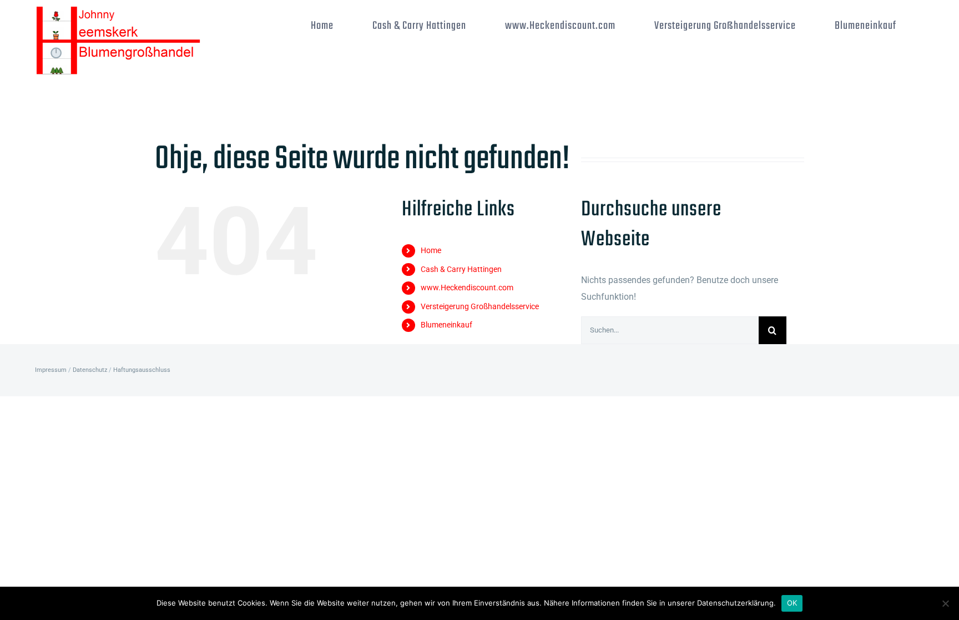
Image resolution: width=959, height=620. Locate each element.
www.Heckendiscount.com (467, 287)
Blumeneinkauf (446, 324)
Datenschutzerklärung (735, 602)
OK (792, 602)
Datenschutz (90, 370)
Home (431, 250)
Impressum (51, 370)
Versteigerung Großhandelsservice (480, 306)
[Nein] (945, 603)
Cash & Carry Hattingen (461, 269)
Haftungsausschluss (141, 370)
